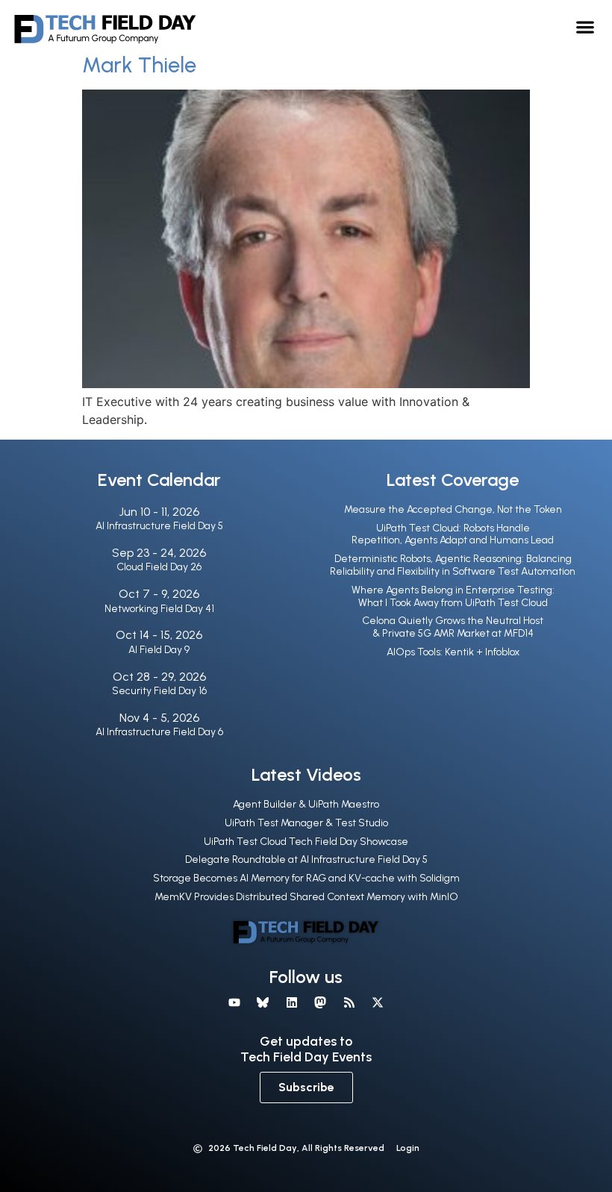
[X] (377, 1001)
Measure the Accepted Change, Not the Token (453, 509)
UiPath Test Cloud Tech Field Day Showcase (306, 841)
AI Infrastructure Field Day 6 (159, 732)
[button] (585, 26)
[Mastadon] (320, 1001)
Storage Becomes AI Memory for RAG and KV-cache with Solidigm (306, 878)
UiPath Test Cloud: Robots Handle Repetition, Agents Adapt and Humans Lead (453, 534)
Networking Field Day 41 (159, 608)
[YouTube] (234, 1001)
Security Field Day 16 (159, 690)
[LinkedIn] (292, 1001)
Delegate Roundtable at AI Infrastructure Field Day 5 (306, 859)
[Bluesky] (263, 1001)
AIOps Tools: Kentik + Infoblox (453, 652)
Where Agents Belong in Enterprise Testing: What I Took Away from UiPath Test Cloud (453, 596)
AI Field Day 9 (159, 649)
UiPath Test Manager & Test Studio (306, 823)
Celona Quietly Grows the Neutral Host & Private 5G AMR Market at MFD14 (452, 627)
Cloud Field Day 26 (159, 567)
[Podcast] (348, 1001)
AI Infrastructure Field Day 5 (159, 525)
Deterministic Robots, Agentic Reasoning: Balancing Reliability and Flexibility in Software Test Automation (452, 565)
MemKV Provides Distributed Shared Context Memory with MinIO (306, 896)
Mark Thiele (139, 65)
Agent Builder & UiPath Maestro (306, 804)
